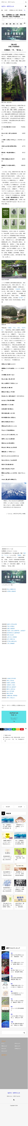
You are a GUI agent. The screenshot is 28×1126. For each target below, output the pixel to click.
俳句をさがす (17, 1043)
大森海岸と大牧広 (10, 684)
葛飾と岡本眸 (9, 693)
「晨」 (13, 739)
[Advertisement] (14, 531)
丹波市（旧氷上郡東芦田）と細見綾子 (16, 630)
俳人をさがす (4, 1051)
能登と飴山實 (10, 634)
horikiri (9, 735)
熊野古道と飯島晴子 (11, 687)
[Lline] (14, 24)
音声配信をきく (18, 1048)
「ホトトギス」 (8, 739)
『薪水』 (19, 327)
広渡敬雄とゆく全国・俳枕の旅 (14, 18)
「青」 (16, 739)
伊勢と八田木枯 (10, 680)
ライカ (6, 555)
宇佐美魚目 (20, 739)
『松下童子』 (21, 297)
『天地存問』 (18, 289)
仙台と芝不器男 (10, 691)
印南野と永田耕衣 (10, 682)
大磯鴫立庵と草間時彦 (11, 695)
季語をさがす (4, 1046)
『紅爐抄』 (9, 327)
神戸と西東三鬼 (11, 639)
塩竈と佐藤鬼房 (11, 628)
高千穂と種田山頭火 (12, 641)
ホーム (3, 1043)
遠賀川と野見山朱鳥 (12, 624)
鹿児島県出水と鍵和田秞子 (13, 632)
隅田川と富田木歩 (10, 689)
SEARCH (26, 2)
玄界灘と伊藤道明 (11, 591)
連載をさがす (17, 1046)
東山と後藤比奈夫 (11, 589)
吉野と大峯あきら (10, 697)
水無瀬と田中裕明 (11, 678)
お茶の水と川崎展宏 (12, 637)
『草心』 (14, 327)
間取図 (19, 555)
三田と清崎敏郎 (11, 643)
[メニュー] (25, 6)
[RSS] (14, 1100)
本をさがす (4, 1048)
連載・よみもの (21, 737)
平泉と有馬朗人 (11, 626)
